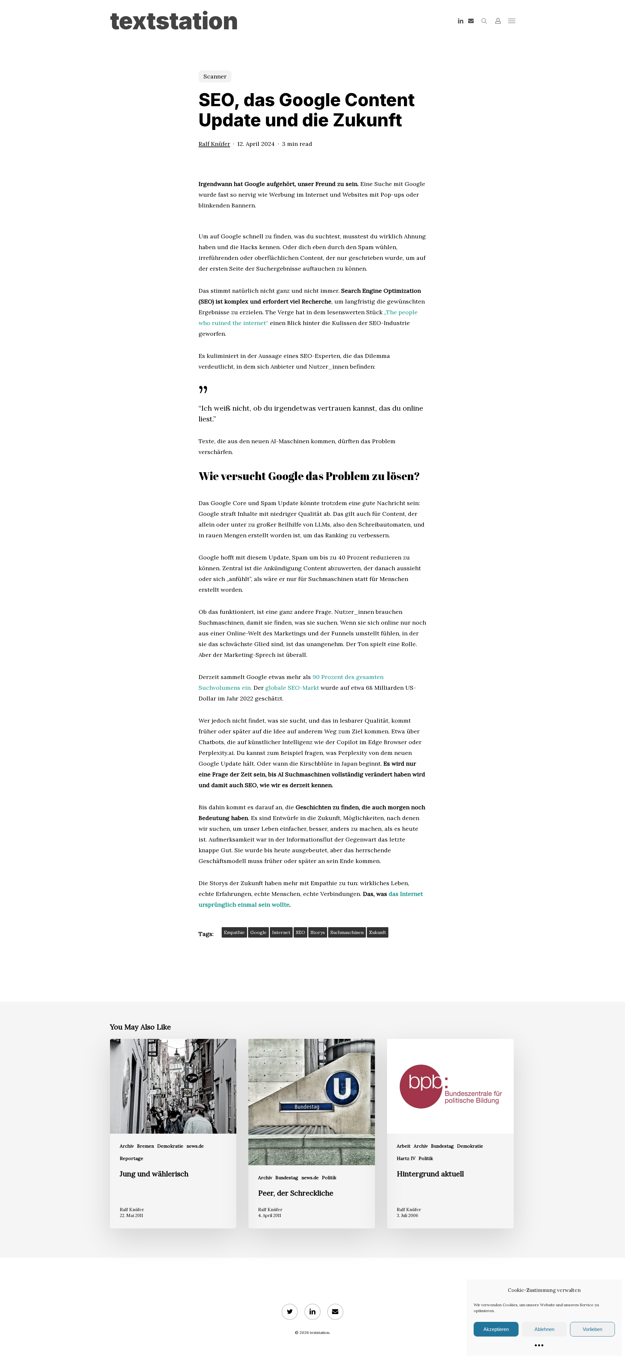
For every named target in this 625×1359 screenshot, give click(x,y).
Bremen (145, 1146)
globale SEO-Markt (292, 687)
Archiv (127, 1146)
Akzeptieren (496, 1329)
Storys (318, 932)
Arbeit (403, 1146)
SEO (300, 932)
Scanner (215, 76)
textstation (174, 21)
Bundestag (286, 1178)
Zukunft (377, 932)
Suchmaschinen (347, 932)
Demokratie (170, 1146)
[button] (511, 21)
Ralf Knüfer (214, 144)
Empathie (234, 932)
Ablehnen (544, 1329)
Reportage (131, 1158)
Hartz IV (406, 1158)
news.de (195, 1146)
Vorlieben (592, 1329)
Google (258, 932)
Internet (281, 932)
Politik (329, 1178)
